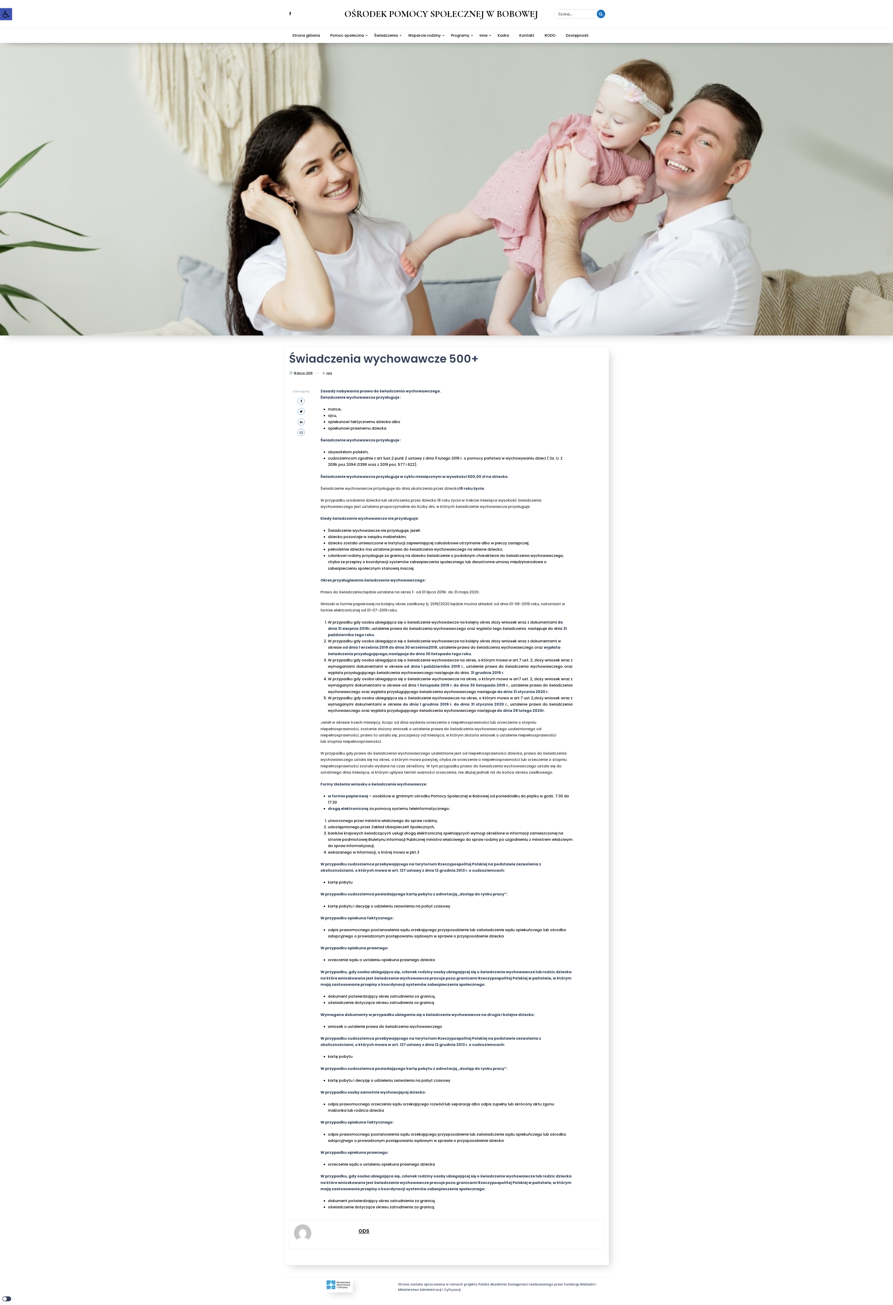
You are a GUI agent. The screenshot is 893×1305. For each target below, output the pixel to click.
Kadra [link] (503, 35)
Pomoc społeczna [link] (347, 35)
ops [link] (329, 373)
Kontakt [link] (526, 35)
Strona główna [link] (306, 35)
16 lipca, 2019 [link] (303, 373)
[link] (6, 14)
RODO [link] (550, 35)
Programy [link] (460, 35)
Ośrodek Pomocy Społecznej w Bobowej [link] (441, 14)
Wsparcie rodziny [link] (424, 35)
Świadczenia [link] (386, 35)
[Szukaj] (601, 14)
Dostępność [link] (577, 35)
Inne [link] (483, 35)
